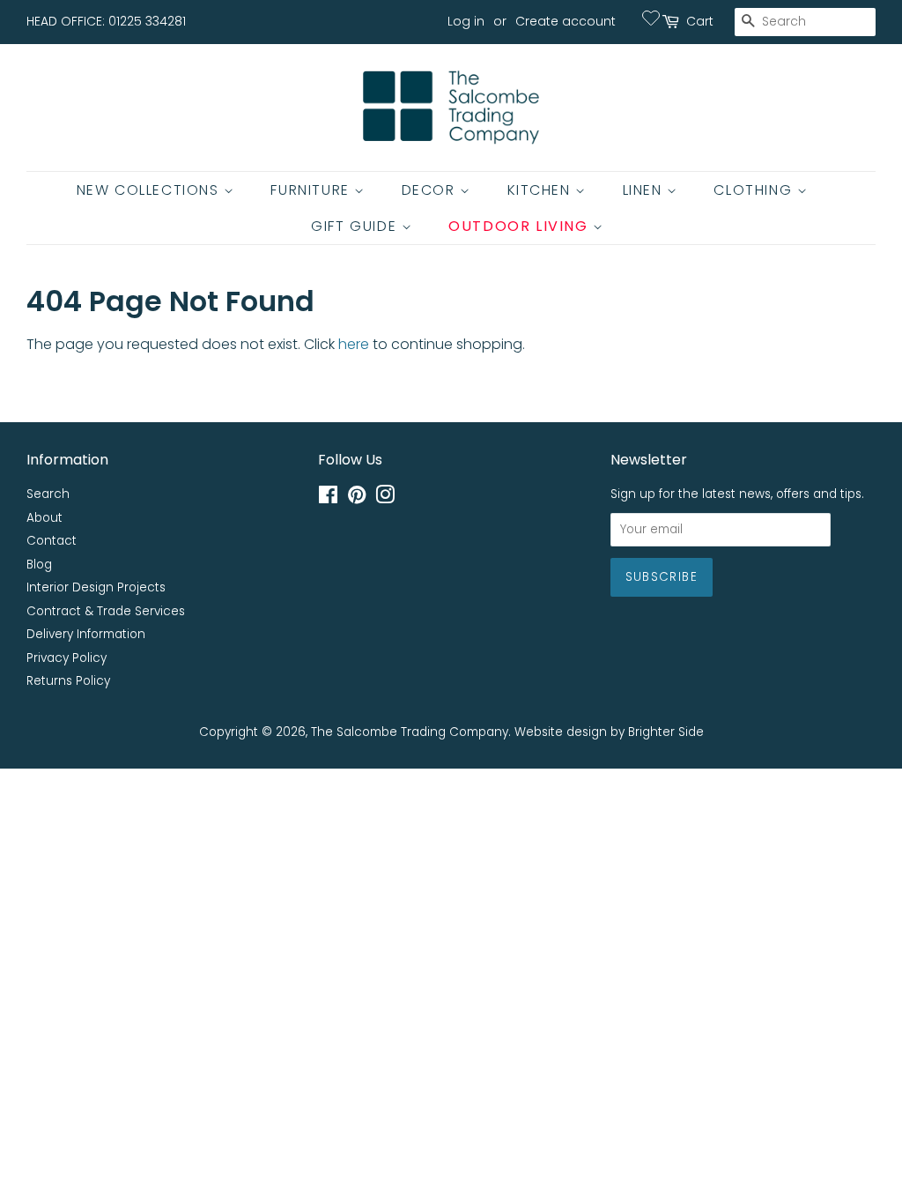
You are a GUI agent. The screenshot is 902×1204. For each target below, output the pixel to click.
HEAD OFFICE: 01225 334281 (106, 21)
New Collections (151, 190)
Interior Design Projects (96, 587)
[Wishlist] (651, 17)
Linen (645, 190)
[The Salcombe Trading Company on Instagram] (385, 498)
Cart (699, 21)
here (353, 344)
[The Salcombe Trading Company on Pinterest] (356, 498)
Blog (39, 564)
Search (48, 494)
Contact (51, 540)
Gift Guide (356, 226)
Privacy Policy (66, 658)
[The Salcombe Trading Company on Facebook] (328, 498)
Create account (565, 21)
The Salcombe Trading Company (409, 732)
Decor (431, 190)
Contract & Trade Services (105, 611)
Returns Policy (68, 681)
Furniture (312, 190)
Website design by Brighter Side (609, 732)
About (44, 517)
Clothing (754, 190)
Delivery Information (85, 634)
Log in (465, 21)
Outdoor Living (520, 226)
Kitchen (541, 190)
